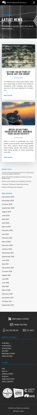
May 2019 (5, 264)
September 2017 (8, 305)
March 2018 (6, 290)
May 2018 (5, 286)
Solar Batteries (6, 348)
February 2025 (7, 230)
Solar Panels (5, 343)
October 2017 (7, 301)
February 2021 (7, 238)
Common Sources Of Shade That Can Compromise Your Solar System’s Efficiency (18, 173)
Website (15, 411)
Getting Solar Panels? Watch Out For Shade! (19, 72)
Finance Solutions (7, 356)
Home (3, 368)
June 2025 (5, 215)
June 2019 (5, 260)
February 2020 (7, 245)
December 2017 (8, 298)
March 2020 (6, 242)
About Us (4, 371)
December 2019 (8, 253)
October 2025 (7, 204)
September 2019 (8, 257)
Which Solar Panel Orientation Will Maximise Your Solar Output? (18, 131)
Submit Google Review (8, 379)
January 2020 (7, 249)
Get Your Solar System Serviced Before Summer (16, 181)
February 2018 (7, 294)
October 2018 (7, 271)
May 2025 (5, 219)
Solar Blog (5, 376)
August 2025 (6, 212)
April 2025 (5, 223)
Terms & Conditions (7, 381)
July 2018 (5, 279)
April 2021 (5, 234)
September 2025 (8, 208)
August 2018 (6, 275)
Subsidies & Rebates (7, 374)
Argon (22, 411)
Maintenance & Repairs (8, 353)
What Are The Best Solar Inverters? (12, 187)
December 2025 (8, 197)
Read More (8, 95)
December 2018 (8, 268)
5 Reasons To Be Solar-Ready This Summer (15, 184)
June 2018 (5, 283)
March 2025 (6, 227)
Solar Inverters (6, 346)
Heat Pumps (5, 351)
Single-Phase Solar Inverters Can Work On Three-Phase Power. (17, 177)
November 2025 (8, 200)
